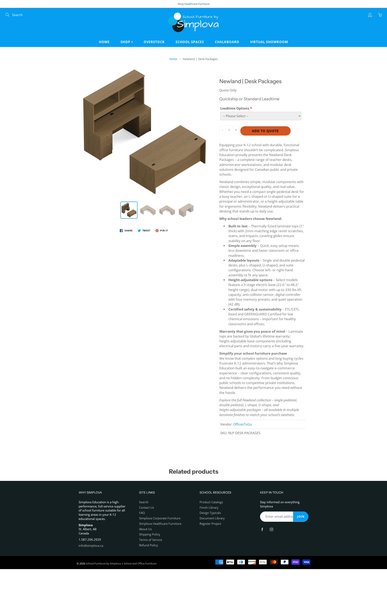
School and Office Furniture (140, 563)
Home (104, 42)
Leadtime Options (234, 108)
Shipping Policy (149, 534)
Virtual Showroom (269, 42)
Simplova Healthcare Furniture (160, 524)
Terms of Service (150, 540)
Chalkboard (227, 42)
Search (143, 502)
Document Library (212, 518)
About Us (145, 529)
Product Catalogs (211, 502)
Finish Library (209, 507)
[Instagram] (271, 529)
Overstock (154, 42)
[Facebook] (262, 529)
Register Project (210, 524)
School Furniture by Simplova (103, 563)
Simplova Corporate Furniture (159, 518)
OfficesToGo (242, 424)
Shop (126, 42)
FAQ (142, 513)
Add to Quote (265, 131)
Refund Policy (148, 545)
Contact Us (146, 507)
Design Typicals (210, 513)
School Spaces (190, 42)
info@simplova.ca (91, 546)
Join (300, 516)
